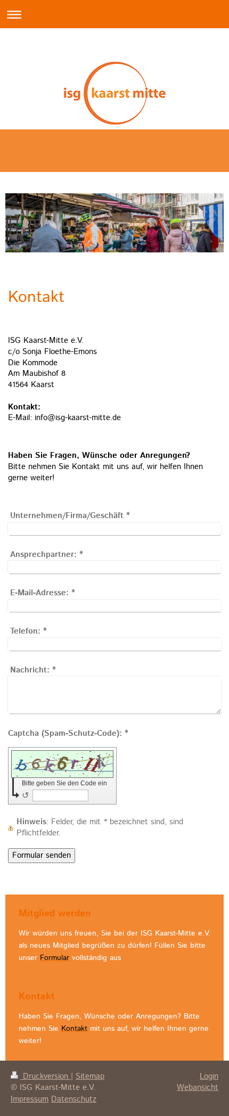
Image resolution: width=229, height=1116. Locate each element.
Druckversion (45, 1076)
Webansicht (197, 1088)
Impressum (29, 1099)
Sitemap (90, 1076)
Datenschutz (73, 1099)
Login (209, 1076)
